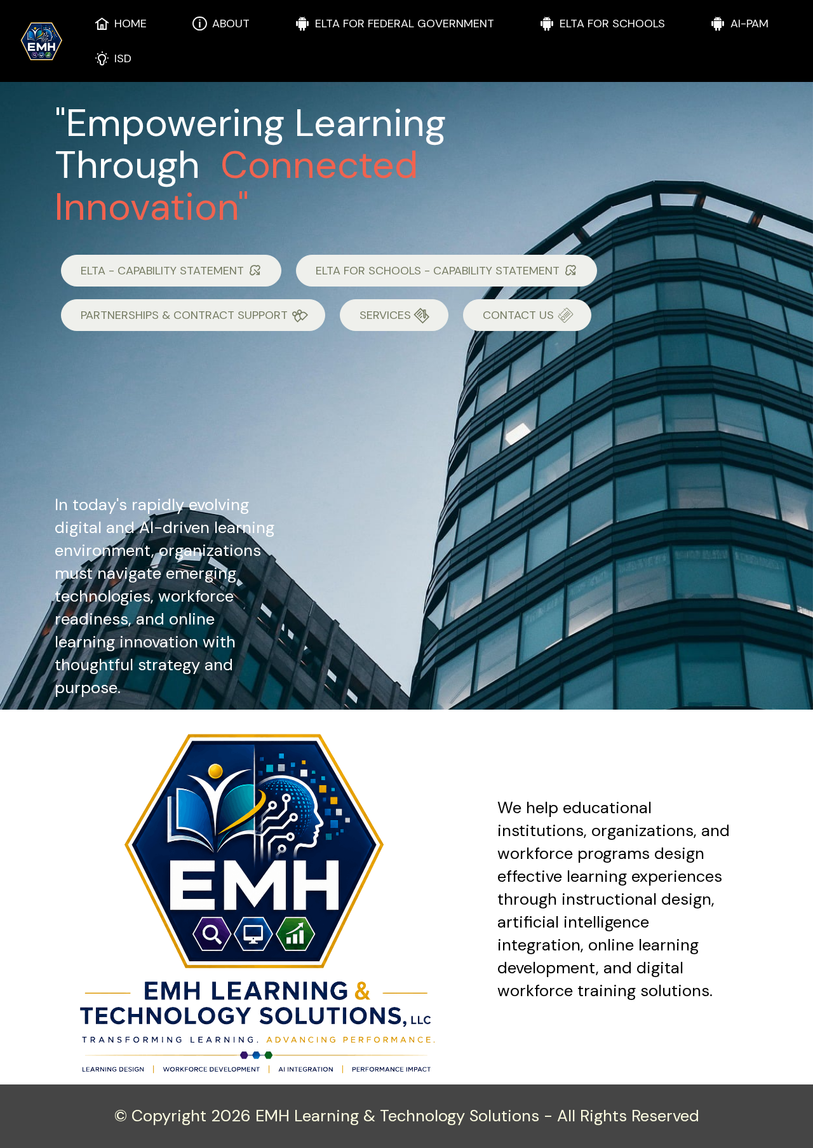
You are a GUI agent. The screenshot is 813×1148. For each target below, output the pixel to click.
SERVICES (385, 315)
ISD (122, 58)
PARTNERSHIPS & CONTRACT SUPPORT (184, 315)
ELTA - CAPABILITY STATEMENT (162, 270)
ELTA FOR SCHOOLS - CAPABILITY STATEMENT (438, 270)
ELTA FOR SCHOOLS (612, 23)
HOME (130, 23)
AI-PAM (749, 23)
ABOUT (231, 23)
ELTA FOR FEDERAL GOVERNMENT (404, 23)
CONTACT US (518, 315)
